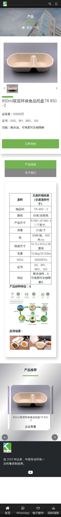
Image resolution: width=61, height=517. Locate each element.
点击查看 (30, 426)
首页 (29, 27)
